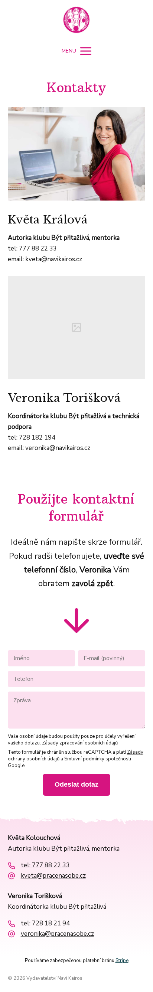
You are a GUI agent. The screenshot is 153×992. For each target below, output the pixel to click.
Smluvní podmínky (84, 759)
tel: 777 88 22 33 (45, 865)
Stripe (121, 960)
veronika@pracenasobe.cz (57, 934)
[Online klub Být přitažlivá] (76, 20)
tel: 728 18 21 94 (45, 923)
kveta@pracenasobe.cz (53, 876)
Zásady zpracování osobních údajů (80, 743)
